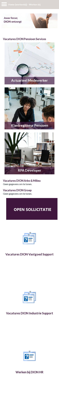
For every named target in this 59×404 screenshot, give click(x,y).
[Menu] (4, 4)
